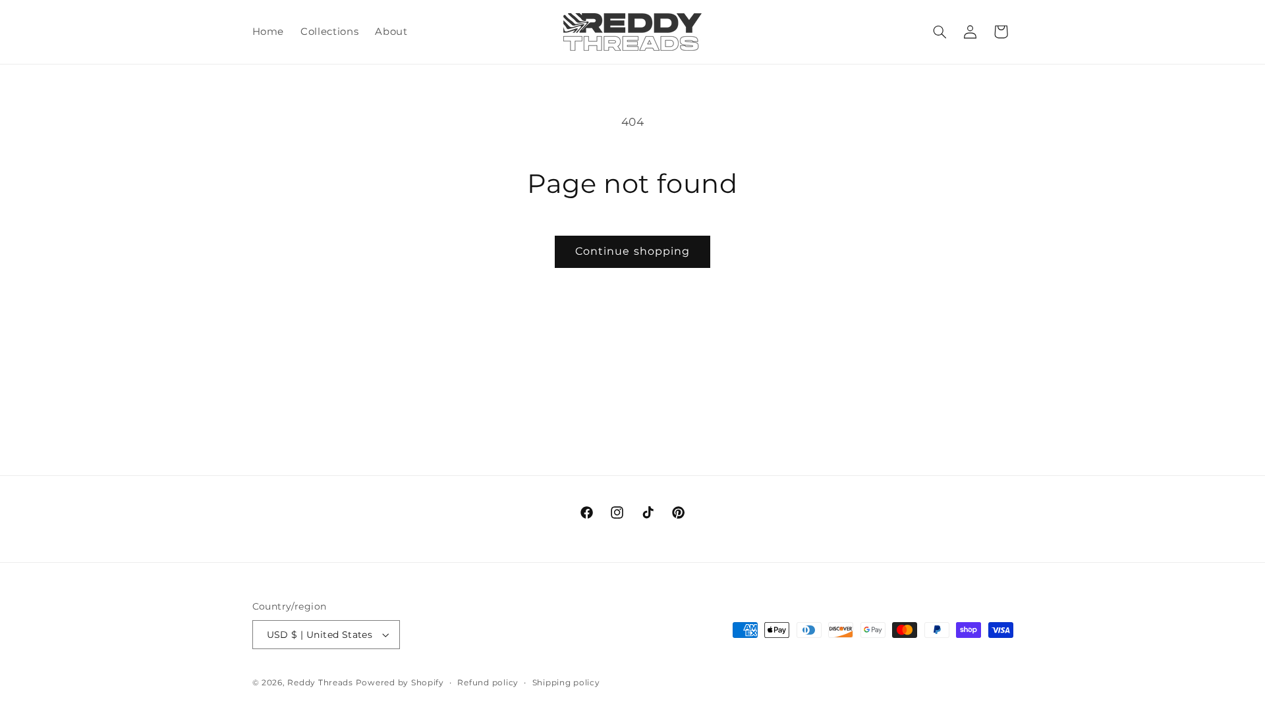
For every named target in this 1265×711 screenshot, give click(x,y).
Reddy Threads (320, 682)
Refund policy (488, 682)
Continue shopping (632, 251)
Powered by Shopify (400, 682)
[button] (939, 31)
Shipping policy (566, 682)
